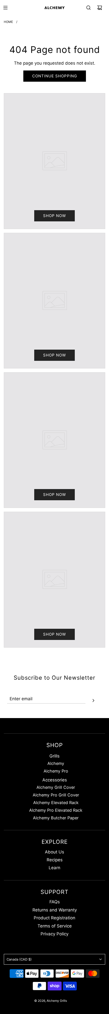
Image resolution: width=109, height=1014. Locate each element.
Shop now (54, 215)
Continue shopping (54, 76)
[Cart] (99, 7)
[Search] (88, 7)
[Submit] (93, 699)
